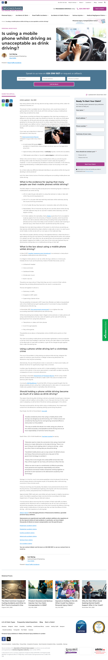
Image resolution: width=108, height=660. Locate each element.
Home (3, 21)
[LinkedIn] (11, 101)
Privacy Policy (89, 171)
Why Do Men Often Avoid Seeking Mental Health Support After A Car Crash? (92, 603)
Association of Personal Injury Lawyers (24, 648)
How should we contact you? (86, 151)
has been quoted (47, 436)
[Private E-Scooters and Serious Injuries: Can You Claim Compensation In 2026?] (40, 581)
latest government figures (30, 137)
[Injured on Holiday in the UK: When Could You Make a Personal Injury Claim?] (67, 581)
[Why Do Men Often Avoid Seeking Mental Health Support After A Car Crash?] (94, 581)
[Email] (11, 105)
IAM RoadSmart (32, 383)
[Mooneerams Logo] (12, 7)
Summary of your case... (84, 134)
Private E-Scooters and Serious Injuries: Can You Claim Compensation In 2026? (40, 603)
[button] (104, 2)
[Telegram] (7, 105)
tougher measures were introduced (39, 253)
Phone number (81, 126)
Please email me (83, 157)
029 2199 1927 (84, 9)
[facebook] (3, 2)
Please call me (82, 155)
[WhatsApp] (3, 105)
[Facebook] (3, 101)
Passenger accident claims (28, 525)
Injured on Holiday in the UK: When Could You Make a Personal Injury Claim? (66, 603)
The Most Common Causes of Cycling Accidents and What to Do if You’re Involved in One (14, 603)
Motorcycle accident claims (28, 536)
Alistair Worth (24, 513)
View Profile (12, 58)
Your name (80, 110)
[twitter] (6, 2)
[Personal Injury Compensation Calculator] (88, 19)
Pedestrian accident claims (28, 529)
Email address (81, 118)
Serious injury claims (26, 540)
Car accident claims (26, 543)
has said (44, 411)
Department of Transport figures (44, 376)
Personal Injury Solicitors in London (34, 633)
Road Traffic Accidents (14, 62)
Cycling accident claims (27, 533)
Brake (49, 216)
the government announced (40, 309)
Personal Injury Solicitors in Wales (12, 633)
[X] (7, 101)
